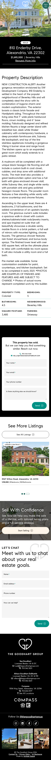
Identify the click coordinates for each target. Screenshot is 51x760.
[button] (45, 5)
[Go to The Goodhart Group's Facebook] (29, 723)
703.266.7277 (27, 691)
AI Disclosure (37, 754)
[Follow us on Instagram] (9, 738)
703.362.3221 (26, 354)
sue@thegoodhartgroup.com (27, 666)
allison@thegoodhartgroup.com (27, 678)
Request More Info (25, 60)
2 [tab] (24, 494)
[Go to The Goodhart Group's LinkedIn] (22, 723)
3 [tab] (28, 494)
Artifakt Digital (29, 756)
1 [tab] (22, 494)
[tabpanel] (25, 465)
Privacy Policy (24, 754)
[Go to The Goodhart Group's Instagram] (15, 723)
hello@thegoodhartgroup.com (26, 356)
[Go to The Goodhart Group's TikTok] (35, 723)
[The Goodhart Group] (25, 5)
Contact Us (13, 754)
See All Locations (26, 693)
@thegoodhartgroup (31, 716)
